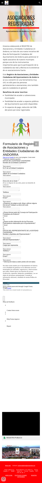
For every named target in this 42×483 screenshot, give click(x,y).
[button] (2, 2)
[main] (21, 23)
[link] (21, 426)
